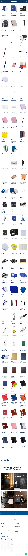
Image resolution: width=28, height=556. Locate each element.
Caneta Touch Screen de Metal (23, 30)
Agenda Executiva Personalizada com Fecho (4, 433)
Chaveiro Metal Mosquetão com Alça (4, 350)
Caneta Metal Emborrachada (22, 141)
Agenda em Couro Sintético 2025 (13, 419)
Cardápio (9, 538)
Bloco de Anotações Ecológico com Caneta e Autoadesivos (14, 184)
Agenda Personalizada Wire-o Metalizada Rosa (4, 127)
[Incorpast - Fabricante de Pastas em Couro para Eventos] (14, 1)
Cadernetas (25, 252)
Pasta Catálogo (5, 546)
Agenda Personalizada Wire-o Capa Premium (4, 405)
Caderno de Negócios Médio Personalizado (13, 211)
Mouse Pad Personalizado (12, 296)
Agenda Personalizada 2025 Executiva (23, 433)
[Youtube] (6, 533)
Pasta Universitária (2, 548)
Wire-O (15, 403)
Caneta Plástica (3, 154)
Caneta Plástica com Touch (22, 127)
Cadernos (25, 362)
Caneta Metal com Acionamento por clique (14, 100)
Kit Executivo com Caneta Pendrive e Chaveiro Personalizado (4, 282)
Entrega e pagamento (17, 526)
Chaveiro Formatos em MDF (23, 225)
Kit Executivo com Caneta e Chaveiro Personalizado (22, 212)
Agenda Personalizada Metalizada (14, 433)
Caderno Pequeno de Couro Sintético (13, 377)
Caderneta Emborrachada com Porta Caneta (22, 72)
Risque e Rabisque (12, 543)
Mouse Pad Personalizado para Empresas (4, 254)
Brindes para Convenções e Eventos (17, 238)
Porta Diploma (9, 547)
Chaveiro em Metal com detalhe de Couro (4, 336)
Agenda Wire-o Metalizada (3, 419)
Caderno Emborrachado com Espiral (14, 198)
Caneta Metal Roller (22, 309)
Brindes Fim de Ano (24, 224)
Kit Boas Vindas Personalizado (13, 282)
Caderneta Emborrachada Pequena (23, 350)
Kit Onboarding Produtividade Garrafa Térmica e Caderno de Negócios (14, 15)
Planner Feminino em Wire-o (22, 113)
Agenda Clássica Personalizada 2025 (22, 419)
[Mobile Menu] (1, 1)
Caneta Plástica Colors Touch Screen (4, 155)
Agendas (21, 112)
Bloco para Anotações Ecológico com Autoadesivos (14, 72)
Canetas (24, 196)
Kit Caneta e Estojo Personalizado (13, 268)
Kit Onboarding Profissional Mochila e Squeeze (4, 30)
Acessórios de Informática (16, 168)
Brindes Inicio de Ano (3, 57)
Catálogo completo (17, 532)
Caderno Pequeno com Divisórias (4, 113)
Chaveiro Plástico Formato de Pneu (13, 336)
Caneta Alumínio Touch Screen (4, 36)
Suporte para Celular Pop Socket (14, 169)
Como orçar (16, 527)
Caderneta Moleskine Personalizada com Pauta (13, 226)
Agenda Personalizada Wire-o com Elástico (23, 390)
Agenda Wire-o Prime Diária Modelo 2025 (13, 404)
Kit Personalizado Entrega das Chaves (14, 239)
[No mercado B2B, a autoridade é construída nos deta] (20, 481)
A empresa (16, 525)
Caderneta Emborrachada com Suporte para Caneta (4, 86)
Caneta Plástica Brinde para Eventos (4, 72)
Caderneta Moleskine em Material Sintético (4, 239)
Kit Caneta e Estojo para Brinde (4, 268)
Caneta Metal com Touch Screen (22, 155)
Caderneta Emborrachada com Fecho (13, 156)
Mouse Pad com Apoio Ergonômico (14, 254)
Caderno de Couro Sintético (22, 377)
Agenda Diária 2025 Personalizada (22, 447)
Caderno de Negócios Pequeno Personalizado (23, 282)
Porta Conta (8, 544)
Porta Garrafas (12, 550)
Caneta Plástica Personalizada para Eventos (13, 141)
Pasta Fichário (12, 547)
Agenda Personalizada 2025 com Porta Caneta (4, 447)
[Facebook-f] (3, 533)
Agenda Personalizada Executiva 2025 (14, 447)
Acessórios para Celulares (22, 57)
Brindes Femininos (15, 112)
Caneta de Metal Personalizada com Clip (4, 100)
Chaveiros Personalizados (4, 335)
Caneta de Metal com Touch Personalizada (23, 86)
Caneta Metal (7, 57)
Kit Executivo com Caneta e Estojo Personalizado (22, 268)
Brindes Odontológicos (13, 252)
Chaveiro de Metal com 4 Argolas (23, 323)
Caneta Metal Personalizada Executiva (4, 225)
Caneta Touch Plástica (14, 309)
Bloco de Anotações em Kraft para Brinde (4, 296)
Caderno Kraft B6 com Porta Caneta (14, 30)
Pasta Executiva (2, 539)
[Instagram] (1, 533)
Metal (7, 335)
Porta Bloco (8, 541)
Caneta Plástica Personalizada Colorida (23, 198)
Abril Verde (12, 112)
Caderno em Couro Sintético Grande (4, 377)
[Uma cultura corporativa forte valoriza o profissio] (7, 481)
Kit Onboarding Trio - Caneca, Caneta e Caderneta (4, 15)
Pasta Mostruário (5, 549)
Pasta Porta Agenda (5, 542)
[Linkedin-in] (5, 533)
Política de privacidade (18, 530)
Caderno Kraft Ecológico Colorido (4, 363)
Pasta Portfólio (5, 539)
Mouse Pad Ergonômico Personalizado (23, 296)
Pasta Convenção (2, 542)
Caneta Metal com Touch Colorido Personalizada (13, 86)
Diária (13, 418)
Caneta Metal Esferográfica (21, 100)
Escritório (16, 154)
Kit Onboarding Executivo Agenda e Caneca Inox (23, 15)
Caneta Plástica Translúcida (3, 183)
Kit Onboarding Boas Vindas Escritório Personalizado (4, 212)
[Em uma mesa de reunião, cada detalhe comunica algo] (7, 499)
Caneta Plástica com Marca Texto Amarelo (22, 58)
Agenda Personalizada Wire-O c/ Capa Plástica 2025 (23, 405)
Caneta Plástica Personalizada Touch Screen (4, 170)
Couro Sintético (7, 238)
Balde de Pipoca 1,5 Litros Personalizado (4, 141)
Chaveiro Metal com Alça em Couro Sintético (14, 323)
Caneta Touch (15, 57)
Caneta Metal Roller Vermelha (4, 323)
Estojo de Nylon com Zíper (13, 113)
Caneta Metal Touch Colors (13, 44)
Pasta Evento (2, 545)
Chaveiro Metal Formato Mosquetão (23, 336)
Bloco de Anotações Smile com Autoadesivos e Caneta (23, 184)
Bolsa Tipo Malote (12, 539)
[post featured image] (5, 8)
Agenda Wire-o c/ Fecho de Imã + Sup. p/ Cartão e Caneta (14, 127)
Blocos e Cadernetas (13, 70)
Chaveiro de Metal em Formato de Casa (14, 350)
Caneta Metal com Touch (22, 169)
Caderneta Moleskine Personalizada (22, 254)
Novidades (16, 531)
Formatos (17, 335)
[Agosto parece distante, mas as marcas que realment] (20, 499)
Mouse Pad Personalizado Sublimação (21, 240)
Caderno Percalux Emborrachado (3, 198)
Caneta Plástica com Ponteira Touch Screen (4, 310)
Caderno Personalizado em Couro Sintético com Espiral (23, 44)
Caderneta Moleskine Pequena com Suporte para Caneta (14, 391)
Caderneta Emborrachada (3, 390)
